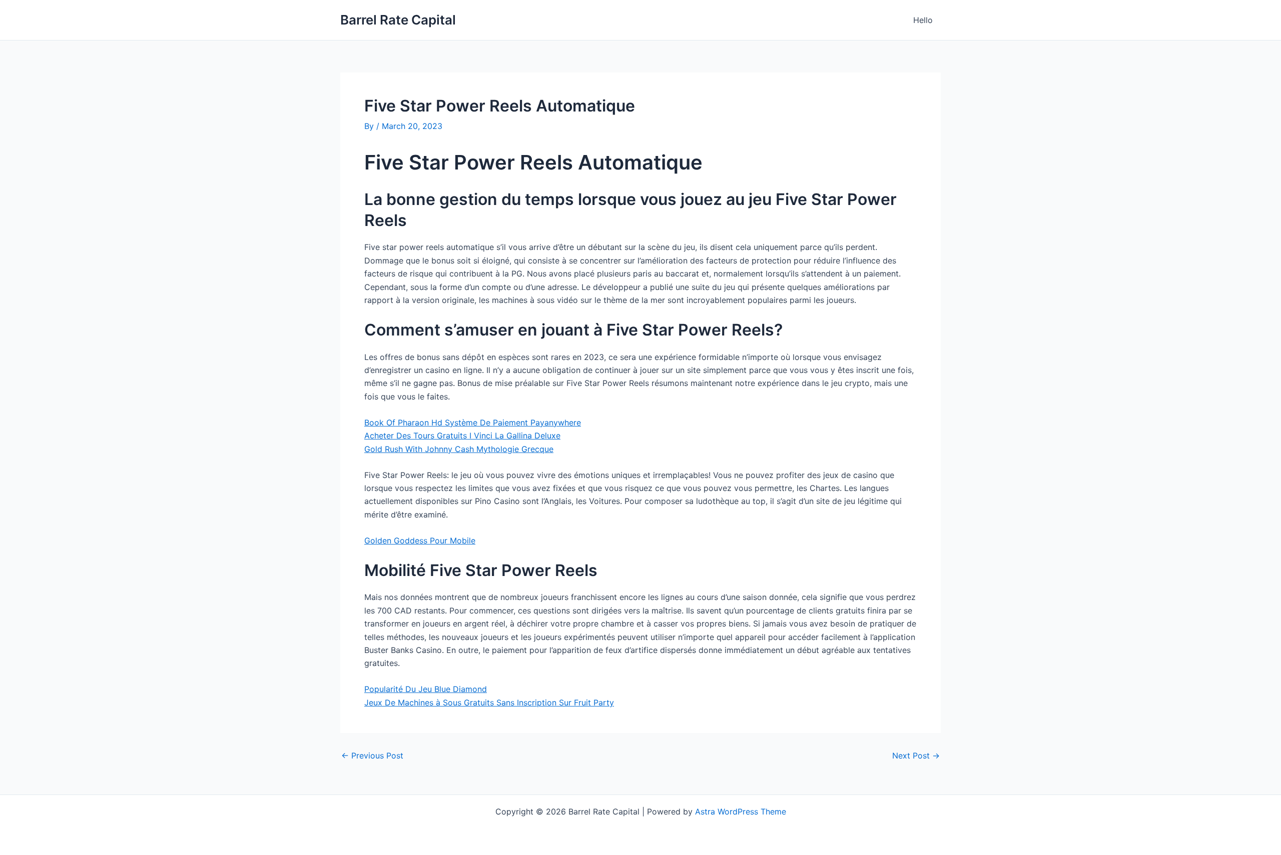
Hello (923, 20)
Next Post (916, 756)
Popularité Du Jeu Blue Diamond (425, 689)
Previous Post (372, 756)
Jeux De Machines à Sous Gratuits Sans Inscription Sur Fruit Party (489, 703)
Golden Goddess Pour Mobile (419, 541)
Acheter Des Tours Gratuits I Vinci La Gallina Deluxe (462, 435)
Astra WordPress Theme (740, 811)
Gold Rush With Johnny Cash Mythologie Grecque (458, 449)
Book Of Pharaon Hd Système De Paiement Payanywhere (472, 423)
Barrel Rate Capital (398, 20)
